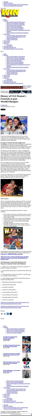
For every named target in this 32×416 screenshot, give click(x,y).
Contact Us (6, 43)
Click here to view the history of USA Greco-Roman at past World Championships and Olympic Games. (15, 307)
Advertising (9, 44)
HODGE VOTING (8, 3)
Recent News (7, 42)
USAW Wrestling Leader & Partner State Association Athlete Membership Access (16, 36)
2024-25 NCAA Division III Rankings (16, 24)
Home (5, 19)
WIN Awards (7, 40)
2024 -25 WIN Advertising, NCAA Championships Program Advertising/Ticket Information (16, 5)
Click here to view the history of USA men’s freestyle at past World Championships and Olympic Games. (15, 303)
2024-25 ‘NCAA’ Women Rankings (15, 27)
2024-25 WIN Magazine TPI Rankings (16, 22)
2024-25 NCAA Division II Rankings (15, 23)
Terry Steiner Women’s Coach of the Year (13, 49)
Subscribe (6, 1)
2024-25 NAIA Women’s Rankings (15, 28)
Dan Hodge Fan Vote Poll (10, 47)
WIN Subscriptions (8, 46)
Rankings (6, 20)
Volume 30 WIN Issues (12, 38)
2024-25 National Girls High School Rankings (17, 32)
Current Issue (7, 34)
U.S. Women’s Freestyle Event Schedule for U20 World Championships (10, 338)
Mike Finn (4, 105)
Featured (29, 86)
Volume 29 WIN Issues (12, 39)
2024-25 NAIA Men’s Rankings (14, 26)
